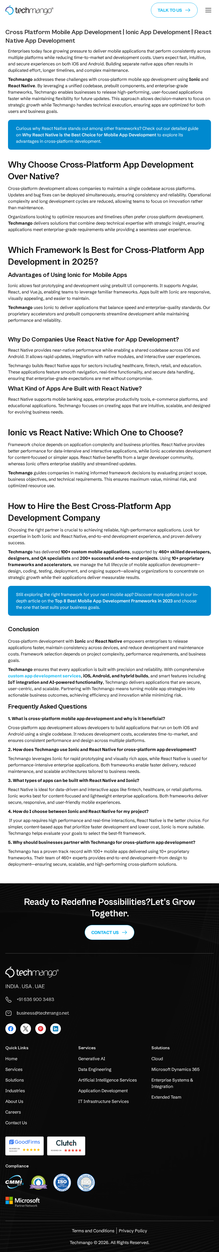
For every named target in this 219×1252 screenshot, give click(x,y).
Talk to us (170, 10)
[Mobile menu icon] (208, 10)
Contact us (105, 932)
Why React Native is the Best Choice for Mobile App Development (89, 134)
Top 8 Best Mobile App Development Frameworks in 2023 (114, 600)
